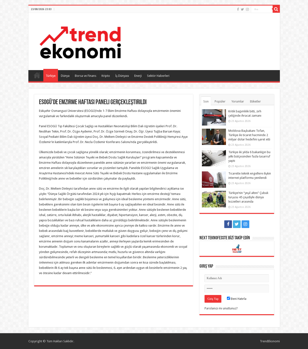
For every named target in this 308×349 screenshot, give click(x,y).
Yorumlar (237, 101)
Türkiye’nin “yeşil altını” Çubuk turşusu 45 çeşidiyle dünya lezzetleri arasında (248, 197)
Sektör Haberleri (158, 76)
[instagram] (247, 9)
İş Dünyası (122, 76)
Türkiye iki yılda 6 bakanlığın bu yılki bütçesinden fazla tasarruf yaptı (249, 156)
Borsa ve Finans (85, 76)
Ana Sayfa (37, 75)
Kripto (106, 76)
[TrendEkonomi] (80, 40)
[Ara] (276, 9)
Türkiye (51, 76)
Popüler (220, 101)
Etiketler (255, 101)
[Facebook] (238, 9)
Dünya (65, 76)
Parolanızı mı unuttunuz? (221, 308)
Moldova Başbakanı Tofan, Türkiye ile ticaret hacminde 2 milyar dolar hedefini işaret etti (249, 135)
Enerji (138, 76)
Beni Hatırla (238, 299)
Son (206, 101)
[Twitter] (242, 9)
